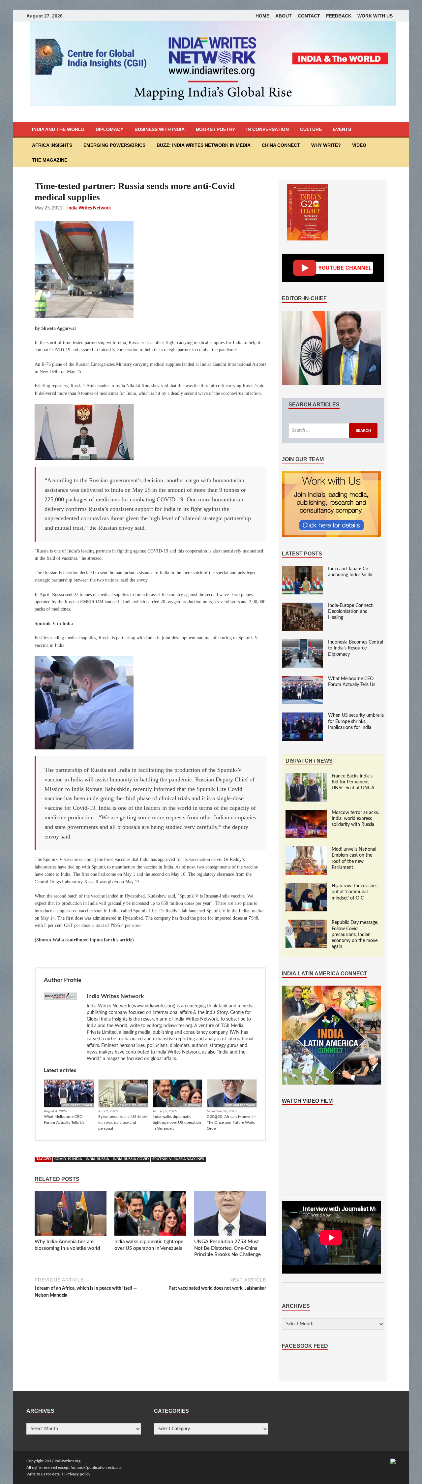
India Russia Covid (131, 1159)
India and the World (58, 129)
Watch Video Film (307, 1101)
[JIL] (393, 1461)
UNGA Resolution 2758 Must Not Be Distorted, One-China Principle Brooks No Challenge (227, 1248)
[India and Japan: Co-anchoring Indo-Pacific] (302, 569)
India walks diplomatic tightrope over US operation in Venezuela (177, 1122)
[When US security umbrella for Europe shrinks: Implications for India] (302, 715)
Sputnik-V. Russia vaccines (178, 1159)
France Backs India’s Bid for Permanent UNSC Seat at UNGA (353, 782)
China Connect (281, 145)
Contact (309, 15)
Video (359, 145)
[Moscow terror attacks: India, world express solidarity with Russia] (306, 813)
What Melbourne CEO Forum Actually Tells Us (64, 1119)
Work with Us (375, 15)
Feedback (338, 15)
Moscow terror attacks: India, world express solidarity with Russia (355, 818)
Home (262, 15)
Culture (311, 129)
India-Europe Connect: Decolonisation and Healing (351, 611)
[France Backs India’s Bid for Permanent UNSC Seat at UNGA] (306, 776)
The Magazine (49, 160)
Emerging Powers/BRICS (114, 145)
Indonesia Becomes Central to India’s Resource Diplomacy (355, 648)
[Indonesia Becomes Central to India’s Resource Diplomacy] (302, 642)
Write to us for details (44, 1474)
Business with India (160, 129)
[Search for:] (332, 430)
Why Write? (326, 145)
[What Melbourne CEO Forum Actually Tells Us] (302, 679)
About (283, 15)
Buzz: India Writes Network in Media (204, 145)
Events (342, 129)
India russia (97, 1159)
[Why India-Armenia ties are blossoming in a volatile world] (70, 1215)
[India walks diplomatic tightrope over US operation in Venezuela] (150, 1215)
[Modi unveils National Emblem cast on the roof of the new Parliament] (306, 849)
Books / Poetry (215, 129)
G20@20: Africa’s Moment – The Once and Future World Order (231, 1122)
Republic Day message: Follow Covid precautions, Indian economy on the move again (355, 934)
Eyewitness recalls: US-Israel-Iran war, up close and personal (123, 1122)
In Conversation (267, 129)
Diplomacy (109, 129)
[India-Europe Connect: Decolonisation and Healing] (302, 606)
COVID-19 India (68, 1159)
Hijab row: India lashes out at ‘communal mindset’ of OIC (354, 892)
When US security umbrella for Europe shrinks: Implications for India (356, 721)
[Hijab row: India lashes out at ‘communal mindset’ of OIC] (306, 886)
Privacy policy (78, 1474)
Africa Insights (52, 145)
